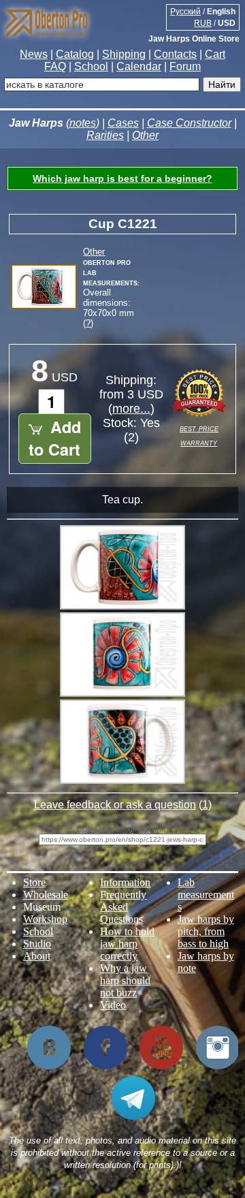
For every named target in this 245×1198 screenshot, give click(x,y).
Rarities (105, 135)
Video (113, 1005)
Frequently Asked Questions (123, 907)
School (91, 66)
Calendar (138, 66)
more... (131, 408)
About (36, 956)
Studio (37, 943)
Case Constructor (189, 123)
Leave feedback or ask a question (115, 804)
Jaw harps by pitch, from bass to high (206, 931)
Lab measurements (206, 895)
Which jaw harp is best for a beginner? (122, 178)
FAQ (55, 66)
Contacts (175, 54)
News (34, 54)
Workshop (45, 919)
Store (34, 882)
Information (125, 882)
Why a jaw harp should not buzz (125, 980)
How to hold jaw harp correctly (127, 944)
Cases (123, 123)
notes (82, 123)
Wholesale (45, 894)
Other (145, 135)
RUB (203, 23)
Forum (185, 66)
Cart (215, 54)
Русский (185, 11)
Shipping (124, 54)
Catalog (75, 54)
